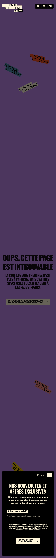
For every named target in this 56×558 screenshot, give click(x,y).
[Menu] (12, 8)
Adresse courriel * (17, 511)
